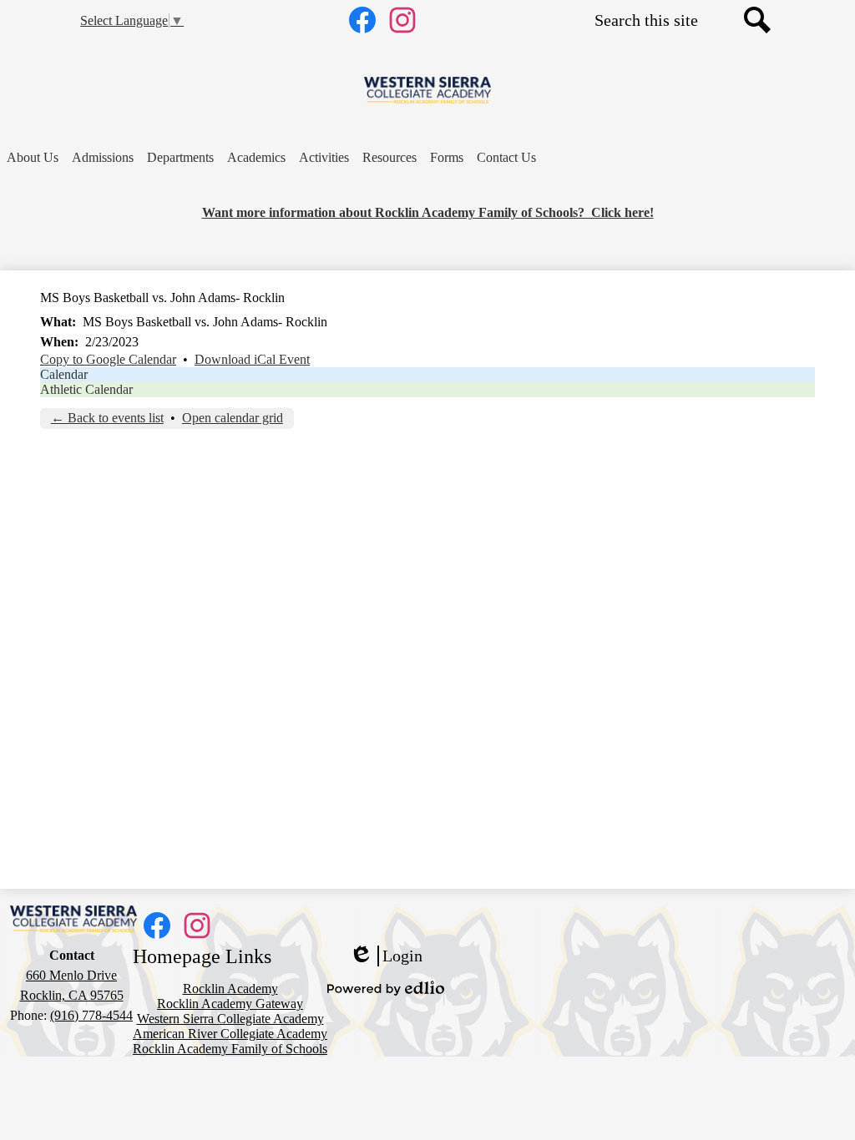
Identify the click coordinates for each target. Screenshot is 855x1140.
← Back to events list (107, 418)
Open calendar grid (232, 418)
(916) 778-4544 (91, 1015)
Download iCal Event (252, 359)
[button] (32, 158)
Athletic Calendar (86, 389)
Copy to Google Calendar (108, 359)
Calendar (64, 374)
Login (385, 956)
